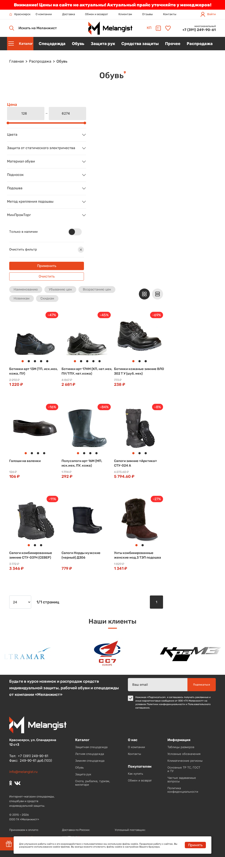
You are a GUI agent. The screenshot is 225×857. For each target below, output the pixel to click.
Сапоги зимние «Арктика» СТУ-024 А (135, 463)
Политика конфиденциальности (182, 789)
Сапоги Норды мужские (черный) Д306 (81, 555)
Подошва (14, 188)
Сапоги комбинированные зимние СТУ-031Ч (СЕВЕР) (30, 555)
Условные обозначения (183, 754)
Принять (195, 845)
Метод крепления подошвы (30, 202)
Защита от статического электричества (41, 148)
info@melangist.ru (23, 772)
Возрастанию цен (97, 289)
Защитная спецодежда (91, 747)
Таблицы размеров (180, 747)
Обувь (79, 767)
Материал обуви (21, 161)
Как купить (135, 773)
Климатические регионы (185, 760)
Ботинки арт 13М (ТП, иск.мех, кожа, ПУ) (33, 371)
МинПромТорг (19, 215)
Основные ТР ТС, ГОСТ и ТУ (183, 769)
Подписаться (201, 684)
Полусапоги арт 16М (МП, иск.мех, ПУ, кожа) (82, 463)
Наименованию (26, 289)
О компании (44, 14)
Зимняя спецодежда (89, 760)
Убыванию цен (60, 289)
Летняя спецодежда (89, 754)
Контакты (169, 14)
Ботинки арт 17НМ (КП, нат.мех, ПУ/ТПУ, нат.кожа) (87, 371)
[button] (16, 337)
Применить (46, 266)
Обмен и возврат (96, 14)
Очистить (47, 276)
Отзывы (147, 14)
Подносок (15, 175)
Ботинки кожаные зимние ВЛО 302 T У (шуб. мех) (139, 371)
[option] (100, 653)
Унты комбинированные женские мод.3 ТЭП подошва (137, 555)
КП (149, 28)
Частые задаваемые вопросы (181, 779)
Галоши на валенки (25, 461)
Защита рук (83, 774)
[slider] (8, 123)
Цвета (12, 135)
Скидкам (47, 298)
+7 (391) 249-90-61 (199, 30)
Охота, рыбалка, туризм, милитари (92, 782)
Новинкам (21, 298)
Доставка (68, 14)
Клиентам (125, 14)
